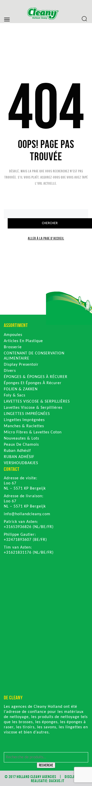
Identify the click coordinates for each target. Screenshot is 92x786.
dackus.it (56, 781)
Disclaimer (73, 776)
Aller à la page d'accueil (46, 238)
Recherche (46, 765)
